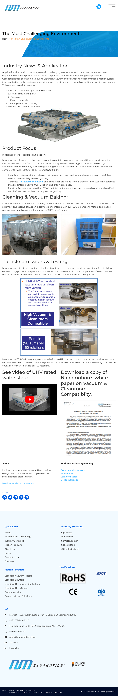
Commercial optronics (72, 470)
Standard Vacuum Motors (18, 575)
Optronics (66, 532)
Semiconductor (69, 476)
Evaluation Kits (13, 592)
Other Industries (69, 479)
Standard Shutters (14, 579)
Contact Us (10, 557)
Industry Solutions (14, 540)
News (8, 553)
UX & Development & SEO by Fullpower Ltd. (97, 691)
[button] (4, 497)
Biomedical (67, 473)
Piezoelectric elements (31, 181)
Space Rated (68, 544)
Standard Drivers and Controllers (22, 584)
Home (5, 39)
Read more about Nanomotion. (19, 483)
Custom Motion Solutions (18, 596)
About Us (10, 549)
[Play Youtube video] (29, 399)
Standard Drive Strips (16, 588)
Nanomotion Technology (18, 536)
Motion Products (13, 544)
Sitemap (9, 561)
